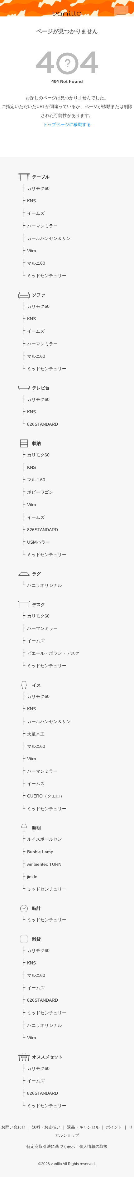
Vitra (31, 250)
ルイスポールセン (44, 839)
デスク (38, 604)
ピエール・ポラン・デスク (53, 653)
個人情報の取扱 (93, 1146)
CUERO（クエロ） (46, 795)
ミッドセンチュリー (46, 275)
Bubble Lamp (40, 851)
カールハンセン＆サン (49, 238)
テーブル (41, 176)
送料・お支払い (46, 1127)
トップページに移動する (67, 124)
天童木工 (36, 733)
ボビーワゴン (40, 492)
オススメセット (47, 1056)
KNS (31, 200)
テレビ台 (41, 387)
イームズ (36, 213)
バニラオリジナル (44, 585)
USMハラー (38, 542)
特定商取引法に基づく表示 (50, 1146)
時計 (36, 908)
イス (36, 685)
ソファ (38, 294)
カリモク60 (38, 188)
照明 (36, 827)
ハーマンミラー (42, 225)
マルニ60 (36, 263)
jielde (32, 876)
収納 (36, 443)
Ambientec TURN (44, 864)
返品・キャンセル (83, 1127)
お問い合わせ (13, 1127)
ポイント (114, 1127)
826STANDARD (42, 424)
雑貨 (36, 939)
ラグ (36, 573)
